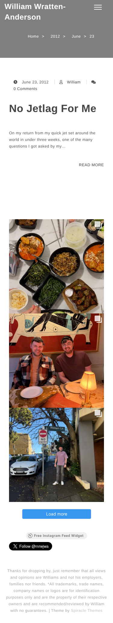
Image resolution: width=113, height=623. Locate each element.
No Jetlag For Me (52, 108)
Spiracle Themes (86, 610)
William (73, 82)
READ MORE (91, 165)
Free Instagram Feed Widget (58, 536)
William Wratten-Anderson (35, 11)
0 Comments (25, 88)
